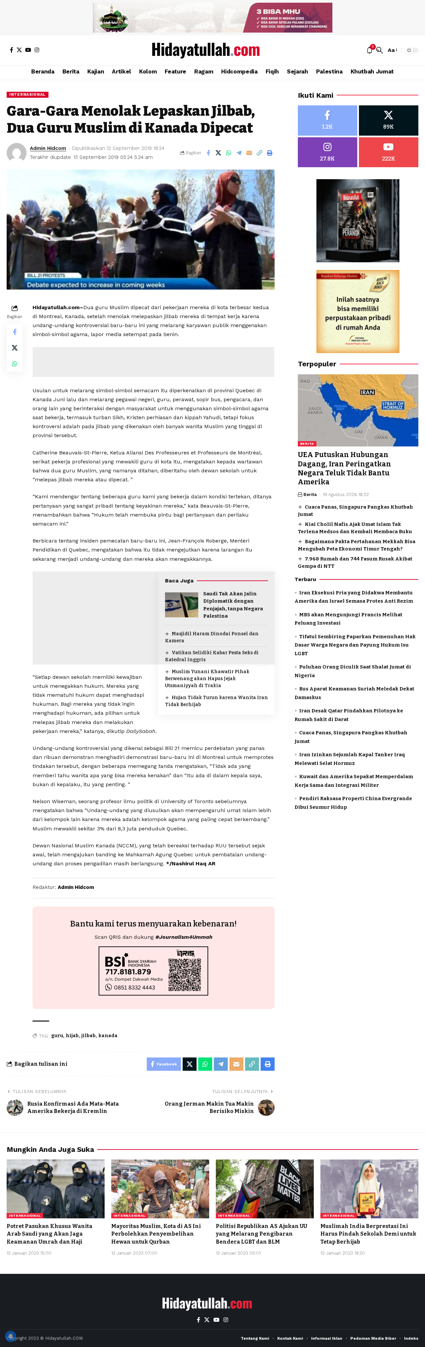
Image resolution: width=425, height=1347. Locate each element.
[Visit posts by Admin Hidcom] (17, 153)
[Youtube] (388, 152)
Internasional (27, 94)
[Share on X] (218, 153)
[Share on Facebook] (208, 153)
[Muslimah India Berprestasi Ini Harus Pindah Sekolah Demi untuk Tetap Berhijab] (369, 1189)
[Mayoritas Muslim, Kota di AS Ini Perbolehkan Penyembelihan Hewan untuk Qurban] (160, 1189)
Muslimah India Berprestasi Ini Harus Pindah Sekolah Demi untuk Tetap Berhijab (368, 1234)
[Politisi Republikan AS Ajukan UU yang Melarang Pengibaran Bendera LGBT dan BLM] (265, 1189)
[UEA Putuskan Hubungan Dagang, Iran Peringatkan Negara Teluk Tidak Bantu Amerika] (358, 410)
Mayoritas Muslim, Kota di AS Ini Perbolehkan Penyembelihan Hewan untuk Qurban (156, 1234)
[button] (379, 50)
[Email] (249, 153)
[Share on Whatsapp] (228, 153)
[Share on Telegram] (239, 153)
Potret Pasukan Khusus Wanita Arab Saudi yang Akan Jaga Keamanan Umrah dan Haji (49, 1234)
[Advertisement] (153, 362)
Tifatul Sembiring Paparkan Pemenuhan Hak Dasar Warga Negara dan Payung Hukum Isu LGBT (355, 645)
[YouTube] (28, 50)
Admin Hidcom (48, 148)
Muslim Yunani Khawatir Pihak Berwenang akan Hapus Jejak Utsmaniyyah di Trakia (207, 678)
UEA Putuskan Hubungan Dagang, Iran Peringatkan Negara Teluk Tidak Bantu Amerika (344, 469)
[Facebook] (11, 50)
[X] (19, 50)
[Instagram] (37, 50)
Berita (307, 444)
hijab (72, 1036)
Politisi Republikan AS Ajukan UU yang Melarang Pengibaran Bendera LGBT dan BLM (261, 1234)
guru (57, 1036)
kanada (108, 1036)
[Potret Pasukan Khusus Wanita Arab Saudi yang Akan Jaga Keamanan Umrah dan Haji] (56, 1189)
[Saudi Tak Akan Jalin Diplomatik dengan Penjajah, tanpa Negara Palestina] (181, 604)
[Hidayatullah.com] (212, 50)
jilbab (88, 1036)
